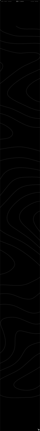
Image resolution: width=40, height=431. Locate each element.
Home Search (9, 1)
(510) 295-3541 (36, 1)
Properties (5, 1)
